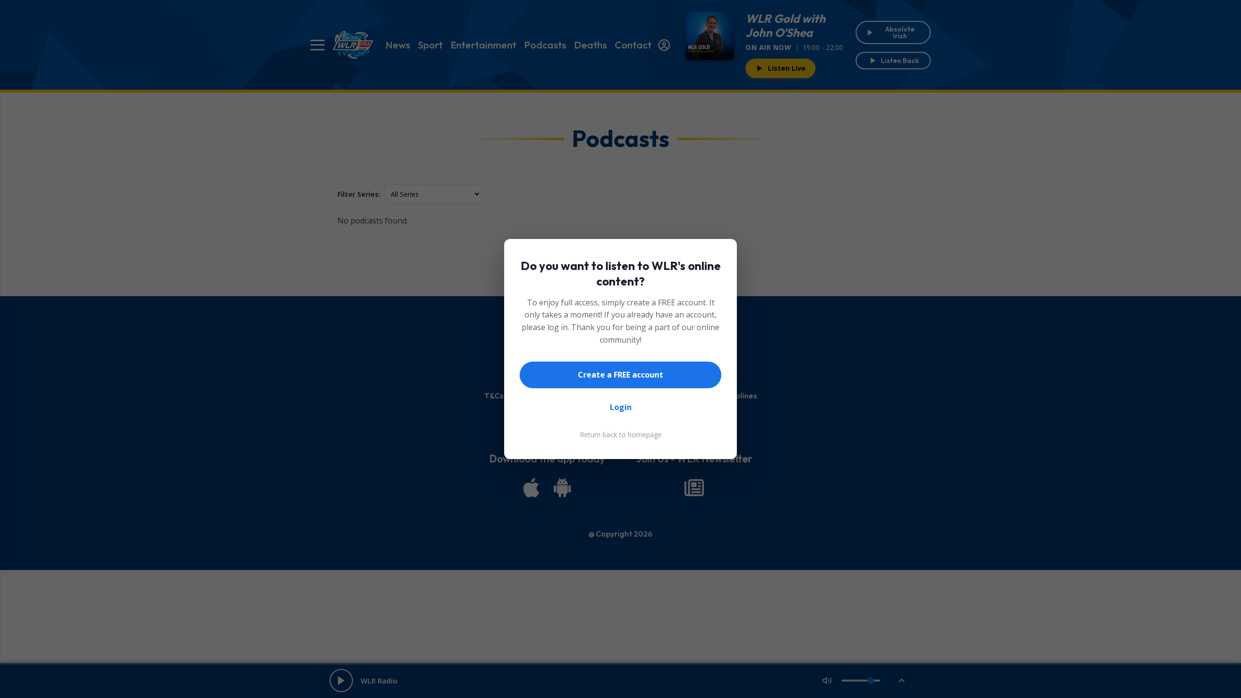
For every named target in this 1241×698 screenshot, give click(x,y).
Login (621, 407)
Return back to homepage (621, 434)
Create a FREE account (620, 374)
